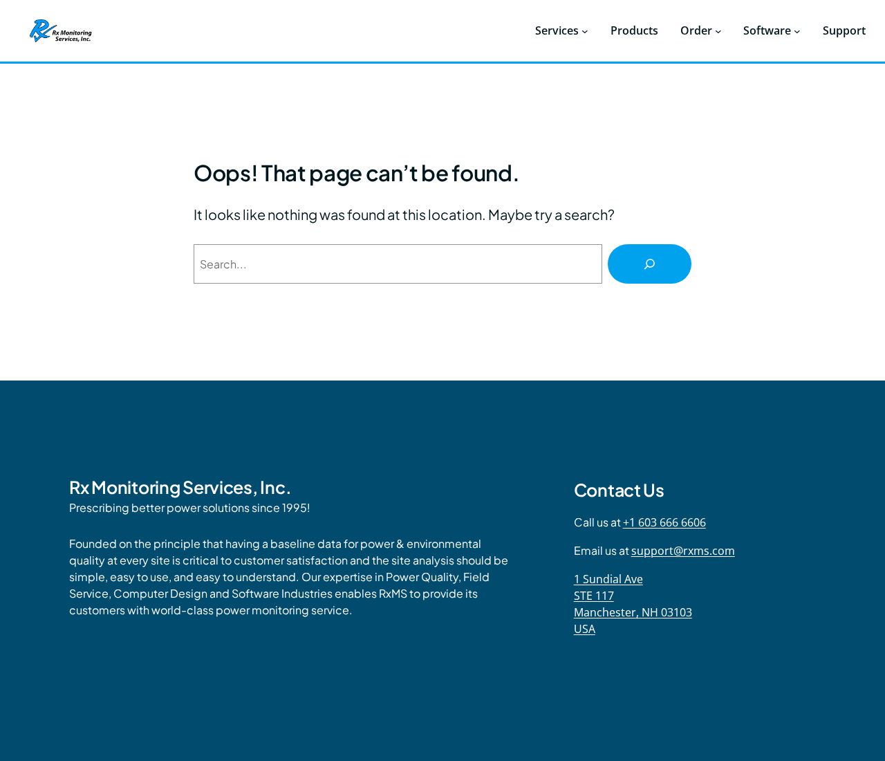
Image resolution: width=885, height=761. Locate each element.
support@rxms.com (683, 550)
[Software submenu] (797, 31)
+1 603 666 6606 (664, 522)
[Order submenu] (718, 31)
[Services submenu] (584, 31)
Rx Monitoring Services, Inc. (180, 487)
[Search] (649, 264)
